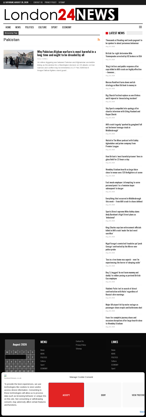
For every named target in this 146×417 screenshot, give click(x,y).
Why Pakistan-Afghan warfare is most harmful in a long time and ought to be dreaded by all (66, 53)
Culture (42, 27)
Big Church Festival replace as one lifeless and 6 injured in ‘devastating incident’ (123, 97)
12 (16, 366)
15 (28, 366)
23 (33, 371)
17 (7, 371)
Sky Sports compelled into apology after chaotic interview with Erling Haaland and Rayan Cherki (123, 111)
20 (20, 371)
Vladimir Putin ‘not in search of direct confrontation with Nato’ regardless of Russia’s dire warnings (122, 291)
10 (7, 366)
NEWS (18, 27)
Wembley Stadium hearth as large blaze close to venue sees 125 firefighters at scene (124, 171)
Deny (103, 395)
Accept (66, 395)
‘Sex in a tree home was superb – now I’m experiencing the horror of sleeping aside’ (123, 261)
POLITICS (29, 27)
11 (11, 366)
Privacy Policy (50, 2)
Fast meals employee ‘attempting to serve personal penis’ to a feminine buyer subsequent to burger (123, 185)
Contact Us (38, 2)
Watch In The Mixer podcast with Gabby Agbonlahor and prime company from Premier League (122, 143)
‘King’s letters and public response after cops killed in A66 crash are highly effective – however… (124, 69)
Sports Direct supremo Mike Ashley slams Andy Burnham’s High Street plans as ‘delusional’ (122, 214)
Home (8, 27)
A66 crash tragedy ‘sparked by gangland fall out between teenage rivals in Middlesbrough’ (124, 127)
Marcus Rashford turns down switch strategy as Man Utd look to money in (121, 84)
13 (20, 366)
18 (11, 371)
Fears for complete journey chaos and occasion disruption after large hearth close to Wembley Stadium (124, 320)
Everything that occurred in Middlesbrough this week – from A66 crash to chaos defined (124, 200)
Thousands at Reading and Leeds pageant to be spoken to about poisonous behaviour (124, 42)
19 (16, 371)
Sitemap (62, 2)
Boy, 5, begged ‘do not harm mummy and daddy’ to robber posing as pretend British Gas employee (123, 275)
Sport (54, 27)
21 (24, 371)
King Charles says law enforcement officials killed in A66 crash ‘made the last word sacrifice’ (123, 230)
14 (24, 366)
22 (28, 371)
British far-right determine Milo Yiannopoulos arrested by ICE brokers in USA (124, 55)
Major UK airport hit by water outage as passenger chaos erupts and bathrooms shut (124, 306)
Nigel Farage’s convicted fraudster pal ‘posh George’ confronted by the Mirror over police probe (124, 246)
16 (33, 366)
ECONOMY (66, 27)
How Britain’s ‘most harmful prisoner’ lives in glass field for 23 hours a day (124, 158)
